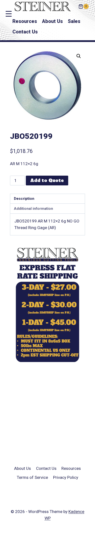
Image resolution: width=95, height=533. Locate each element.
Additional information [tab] (33, 208)
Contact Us (25, 32)
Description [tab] (24, 198)
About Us (52, 21)
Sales (74, 21)
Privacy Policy (65, 477)
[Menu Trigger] (8, 13)
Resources (24, 21)
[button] (78, 56)
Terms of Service (32, 477)
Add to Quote (47, 180)
